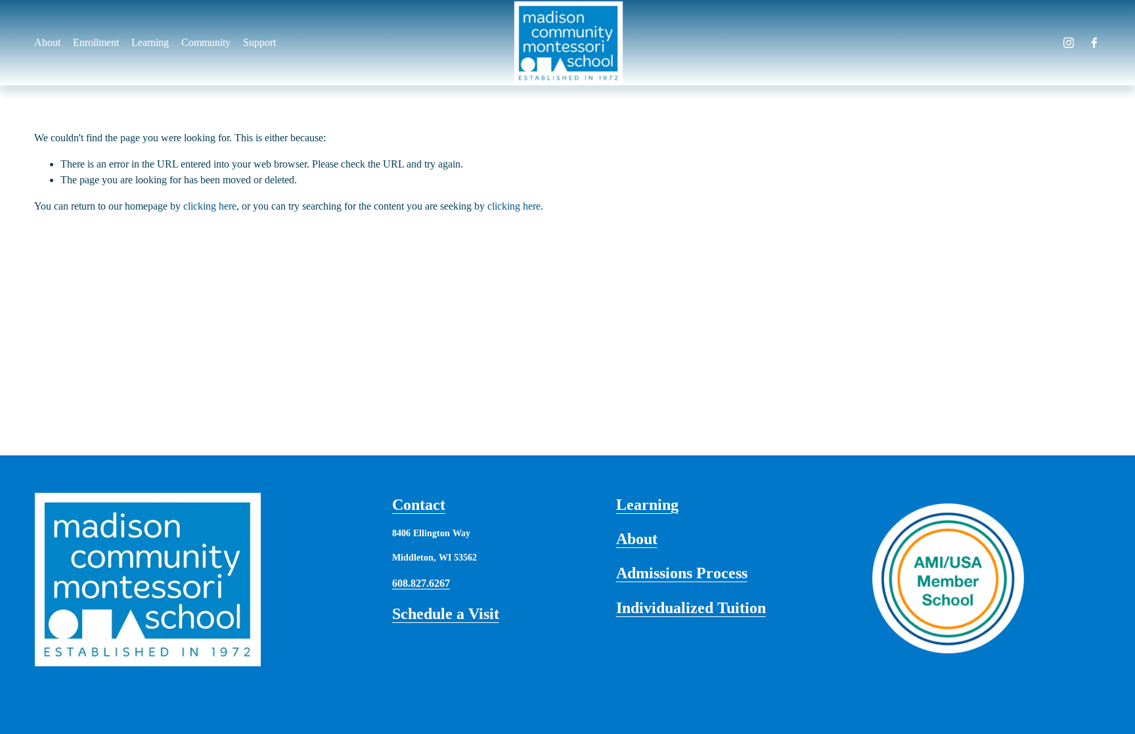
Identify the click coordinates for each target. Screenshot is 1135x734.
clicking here (209, 206)
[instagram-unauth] (1068, 42)
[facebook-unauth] (1094, 42)
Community (206, 42)
